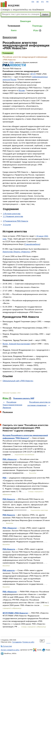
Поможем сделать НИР (23, 398)
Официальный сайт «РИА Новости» (18, 381)
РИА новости (9, 570)
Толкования (14, 26)
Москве (22, 90)
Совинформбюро (32, 244)
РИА (11, 62)
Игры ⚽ (37, 30)
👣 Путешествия (6, 646)
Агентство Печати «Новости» (17, 252)
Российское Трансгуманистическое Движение (12, 405)
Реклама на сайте (28, 642)
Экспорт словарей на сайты (10, 650)
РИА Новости (9, 499)
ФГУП (33, 74)
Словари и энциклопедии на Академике (22, 9)
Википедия (25, 21)
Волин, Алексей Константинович (16, 344)
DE (37, 2)
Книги (13, 30)
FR (47, 2)
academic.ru (10, 4)
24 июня (40, 236)
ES (42, 2)
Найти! (45, 14)
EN (33, 2)
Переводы (37, 26)
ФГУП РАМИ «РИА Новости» (15, 613)
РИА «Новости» (10, 459)
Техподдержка (17, 642)
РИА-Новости (9, 549)
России (13, 79)
